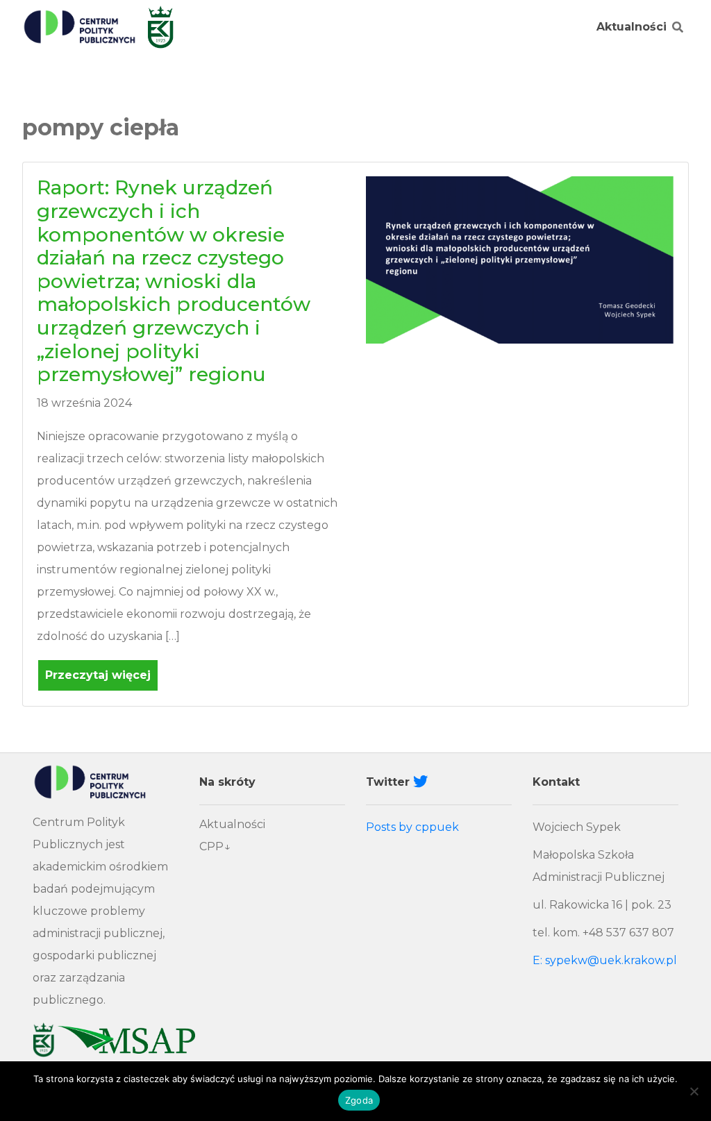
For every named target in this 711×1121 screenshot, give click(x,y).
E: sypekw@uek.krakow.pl (605, 960)
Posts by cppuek (412, 827)
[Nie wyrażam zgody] (694, 1091)
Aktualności (631, 26)
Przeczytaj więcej (98, 675)
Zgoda (359, 1100)
